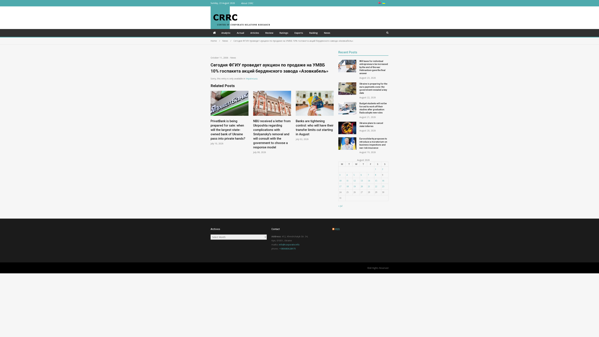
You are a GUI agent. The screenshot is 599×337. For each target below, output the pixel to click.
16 (383, 181)
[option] (229, 118)
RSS (337, 229)
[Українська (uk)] (383, 2)
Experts (299, 32)
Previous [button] (212, 123)
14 (369, 181)
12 (354, 181)
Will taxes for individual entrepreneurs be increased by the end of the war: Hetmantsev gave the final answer (373, 67)
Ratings (284, 32)
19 (354, 186)
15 (376, 181)
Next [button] (331, 123)
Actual (240, 32)
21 (369, 186)
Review (269, 32)
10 (340, 181)
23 (383, 186)
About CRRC (247, 3)
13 (362, 181)
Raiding (313, 32)
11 (347, 181)
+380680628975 (287, 248)
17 (340, 186)
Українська (251, 78)
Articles (254, 32)
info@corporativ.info (289, 244)
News (327, 32)
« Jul (340, 205)
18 (347, 186)
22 (376, 186)
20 (362, 186)
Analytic (226, 32)
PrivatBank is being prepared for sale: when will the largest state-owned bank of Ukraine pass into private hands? (228, 129)
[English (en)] (379, 2)
